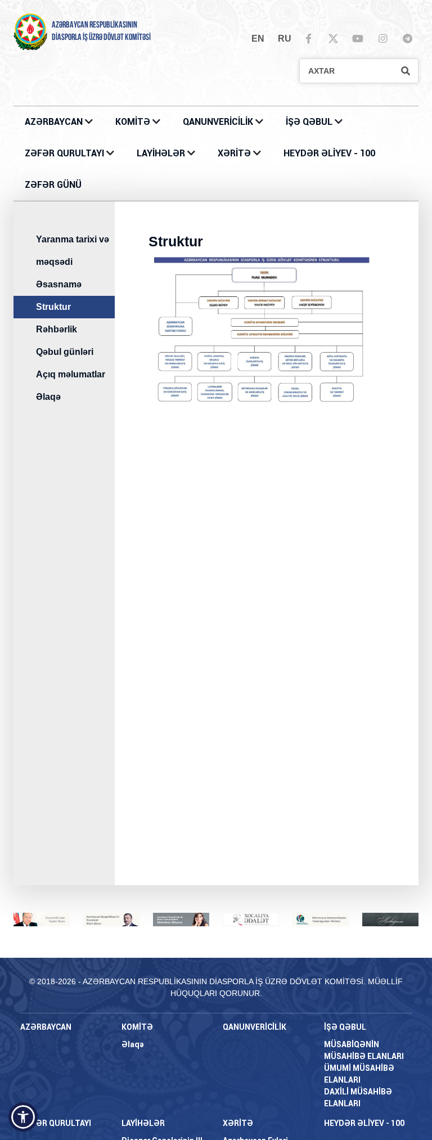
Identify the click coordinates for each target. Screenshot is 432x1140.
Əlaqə (48, 397)
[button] (23, 1117)
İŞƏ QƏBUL (310, 121)
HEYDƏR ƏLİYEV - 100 (329, 153)
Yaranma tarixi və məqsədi (72, 251)
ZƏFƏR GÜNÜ (53, 184)
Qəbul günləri (64, 352)
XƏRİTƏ (234, 153)
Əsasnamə (59, 284)
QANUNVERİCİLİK (219, 121)
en (257, 38)
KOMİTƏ (132, 121)
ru (284, 38)
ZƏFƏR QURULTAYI (65, 153)
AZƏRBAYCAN (55, 121)
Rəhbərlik (56, 329)
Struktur (53, 307)
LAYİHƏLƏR (162, 153)
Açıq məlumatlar (70, 374)
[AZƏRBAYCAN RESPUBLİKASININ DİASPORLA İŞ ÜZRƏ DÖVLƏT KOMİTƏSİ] (30, 31)
